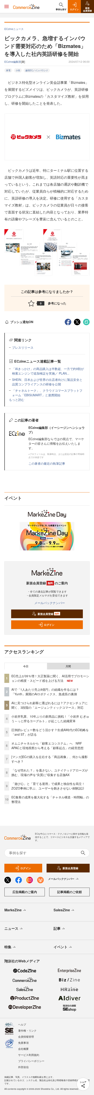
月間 (68, 666)
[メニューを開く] (6, 6)
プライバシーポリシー (31, 1061)
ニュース (11, 928)
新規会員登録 (48, 614)
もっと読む (16, 399)
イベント (61, 946)
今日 (25, 666)
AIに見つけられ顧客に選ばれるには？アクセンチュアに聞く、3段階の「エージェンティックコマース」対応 (49, 705)
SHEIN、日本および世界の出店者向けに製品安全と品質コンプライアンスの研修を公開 (47, 381)
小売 (18, 70)
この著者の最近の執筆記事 (46, 463)
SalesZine (62, 909)
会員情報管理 (26, 1036)
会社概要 (23, 1048)
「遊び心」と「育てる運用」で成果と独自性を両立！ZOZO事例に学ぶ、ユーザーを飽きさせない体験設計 (48, 785)
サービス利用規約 (28, 1055)
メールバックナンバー (49, 603)
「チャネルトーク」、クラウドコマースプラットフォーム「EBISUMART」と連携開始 (47, 392)
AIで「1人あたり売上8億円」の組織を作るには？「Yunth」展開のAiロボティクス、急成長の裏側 (45, 691)
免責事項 (23, 1042)
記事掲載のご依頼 (69, 892)
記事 (57, 928)
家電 (8, 70)
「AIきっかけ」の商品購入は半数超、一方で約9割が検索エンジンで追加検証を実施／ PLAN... (48, 371)
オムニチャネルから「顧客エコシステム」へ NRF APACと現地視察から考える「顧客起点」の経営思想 (47, 745)
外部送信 (23, 1067)
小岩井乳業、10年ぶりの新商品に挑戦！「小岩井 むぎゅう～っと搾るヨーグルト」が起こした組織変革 (50, 718)
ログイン (49, 625)
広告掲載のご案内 (24, 892)
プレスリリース (22, 347)
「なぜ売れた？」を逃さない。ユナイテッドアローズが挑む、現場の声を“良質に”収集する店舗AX (49, 772)
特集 (7, 946)
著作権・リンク (27, 1030)
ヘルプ (22, 1024)
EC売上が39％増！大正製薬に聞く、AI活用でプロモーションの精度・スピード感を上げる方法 (50, 678)
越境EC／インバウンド (36, 70)
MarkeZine (13, 909)
